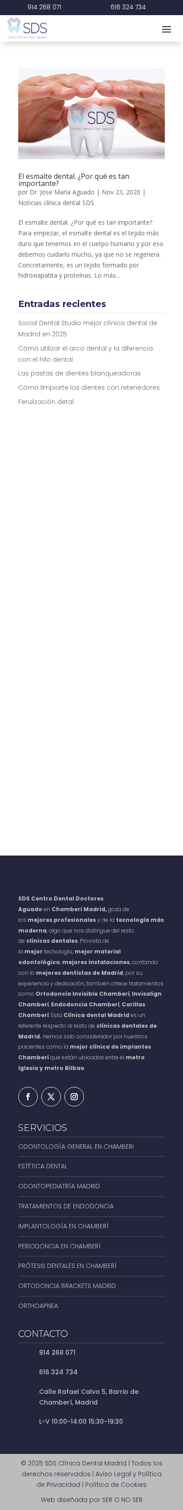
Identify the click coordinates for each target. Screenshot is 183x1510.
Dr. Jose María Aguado (62, 192)
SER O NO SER (122, 1499)
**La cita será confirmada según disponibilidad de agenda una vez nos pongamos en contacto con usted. (90, 799)
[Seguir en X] (51, 1096)
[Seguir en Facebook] (28, 1096)
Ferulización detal (46, 401)
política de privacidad (117, 746)
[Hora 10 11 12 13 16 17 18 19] (130, 629)
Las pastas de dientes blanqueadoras (79, 373)
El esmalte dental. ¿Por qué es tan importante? (73, 179)
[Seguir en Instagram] (74, 1096)
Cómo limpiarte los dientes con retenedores (89, 387)
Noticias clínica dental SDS (56, 202)
